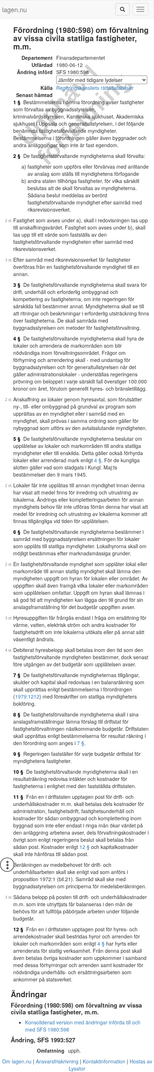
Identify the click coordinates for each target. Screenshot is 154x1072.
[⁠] (122, 9)
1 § (16, 102)
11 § (18, 796)
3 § (16, 284)
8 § (16, 714)
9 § (16, 753)
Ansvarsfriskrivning (57, 1061)
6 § (16, 531)
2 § (16, 155)
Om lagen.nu (17, 1061)
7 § (16, 675)
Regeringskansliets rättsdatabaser (95, 87)
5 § (16, 438)
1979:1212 (27, 696)
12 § (85, 846)
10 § (18, 771)
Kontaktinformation (104, 1061)
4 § (16, 338)
